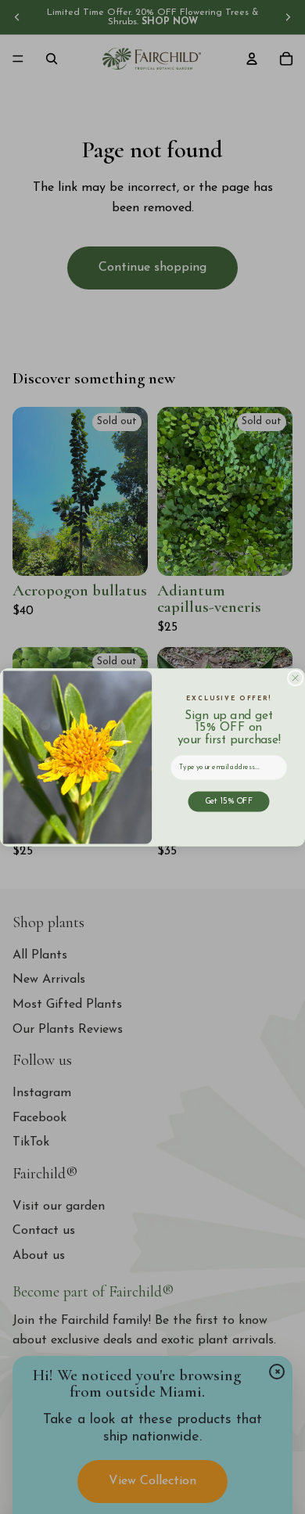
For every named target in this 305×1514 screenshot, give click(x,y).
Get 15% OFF (229, 801)
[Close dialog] (296, 678)
